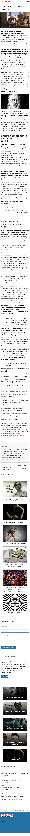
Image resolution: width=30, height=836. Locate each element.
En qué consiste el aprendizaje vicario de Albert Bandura (15, 793)
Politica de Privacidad (7, 826)
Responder (5, 676)
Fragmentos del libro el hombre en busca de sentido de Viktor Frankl (22, 467)
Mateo (4, 446)
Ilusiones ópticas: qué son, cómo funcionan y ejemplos (14, 770)
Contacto (3, 830)
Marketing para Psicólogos (9, 766)
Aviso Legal (4, 824)
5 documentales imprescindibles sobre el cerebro (6, 467)
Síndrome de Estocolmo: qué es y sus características (12, 788)
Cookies (3, 828)
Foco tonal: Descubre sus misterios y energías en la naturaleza (15, 774)
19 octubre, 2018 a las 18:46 (11, 658)
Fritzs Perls (6, 74)
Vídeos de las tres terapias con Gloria (12, 796)
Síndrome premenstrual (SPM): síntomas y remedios (13, 800)
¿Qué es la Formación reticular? (10, 785)
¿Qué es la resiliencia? (8, 778)
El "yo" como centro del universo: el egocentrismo (11, 781)
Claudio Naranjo (18, 436)
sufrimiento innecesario (17, 255)
